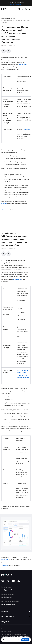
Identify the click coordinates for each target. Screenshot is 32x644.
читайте (4, 203)
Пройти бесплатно (15, 4)
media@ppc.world (7, 597)
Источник (4, 210)
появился (4, 559)
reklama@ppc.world (8, 604)
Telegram (8, 51)
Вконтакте (3, 51)
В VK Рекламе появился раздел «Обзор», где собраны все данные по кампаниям (23, 375)
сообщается (23, 64)
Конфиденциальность (7, 629)
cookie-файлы (16, 640)
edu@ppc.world (6, 590)
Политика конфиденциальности (19, 636)
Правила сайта (6, 631)
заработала (26, 129)
